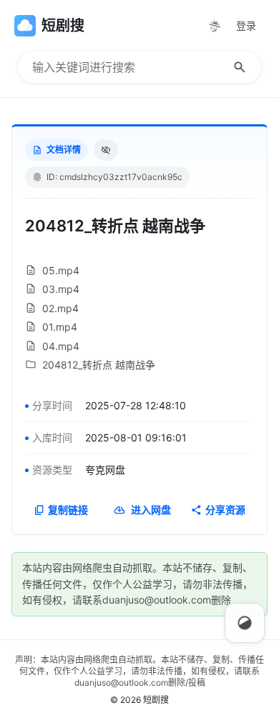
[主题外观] (214, 25)
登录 (246, 25)
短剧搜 (156, 699)
